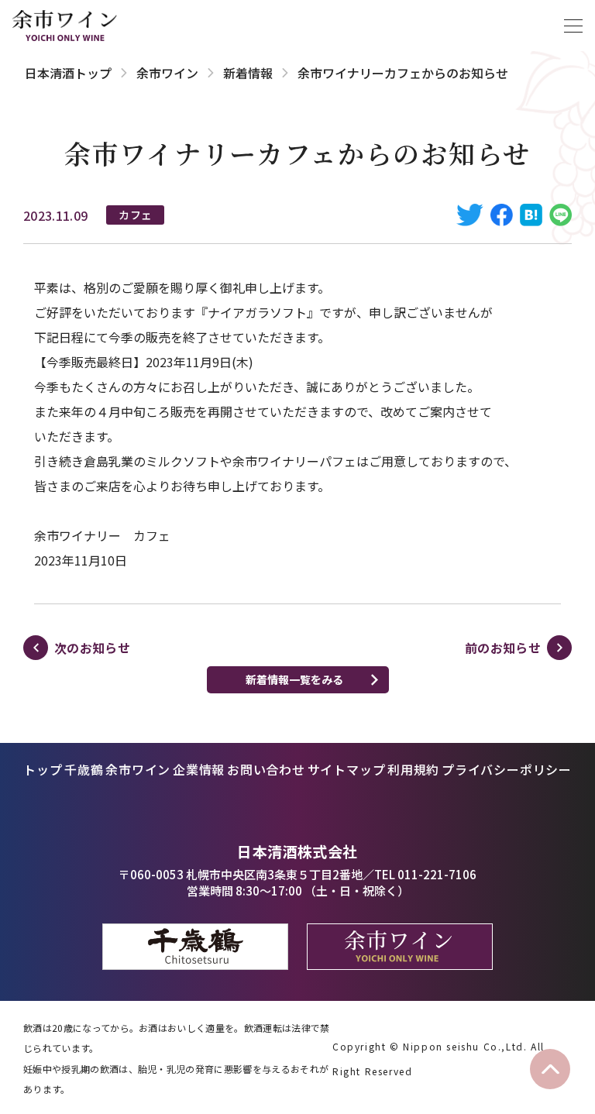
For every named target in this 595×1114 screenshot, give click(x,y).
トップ (42, 769)
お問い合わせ (266, 769)
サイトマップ (347, 769)
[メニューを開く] (573, 26)
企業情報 (199, 769)
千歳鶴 (83, 769)
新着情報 (248, 73)
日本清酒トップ (68, 73)
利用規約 (413, 769)
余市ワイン (167, 73)
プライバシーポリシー (507, 769)
